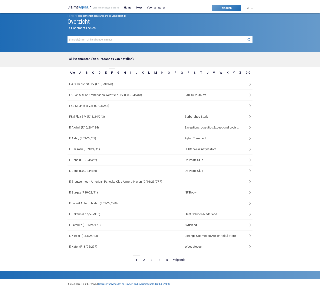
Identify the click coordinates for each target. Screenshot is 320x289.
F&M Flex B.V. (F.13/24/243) (87, 116)
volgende (179, 260)
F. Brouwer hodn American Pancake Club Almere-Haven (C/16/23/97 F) (115, 181)
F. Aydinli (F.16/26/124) (84, 127)
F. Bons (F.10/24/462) (83, 160)
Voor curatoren (156, 7)
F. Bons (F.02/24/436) (83, 170)
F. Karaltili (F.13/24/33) (83, 236)
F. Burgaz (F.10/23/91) (83, 192)
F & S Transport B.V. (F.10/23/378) (91, 84)
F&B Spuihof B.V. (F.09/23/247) (89, 106)
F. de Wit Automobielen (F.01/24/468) (93, 203)
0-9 (248, 72)
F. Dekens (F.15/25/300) (84, 214)
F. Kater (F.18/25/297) (83, 246)
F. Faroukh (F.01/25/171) (85, 225)
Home (127, 7)
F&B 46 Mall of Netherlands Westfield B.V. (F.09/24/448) (105, 95)
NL (248, 8)
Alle (72, 72)
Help (139, 7)
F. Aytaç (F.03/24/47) (82, 138)
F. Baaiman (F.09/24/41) (84, 149)
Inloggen (226, 8)
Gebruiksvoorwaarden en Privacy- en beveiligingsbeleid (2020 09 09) (134, 284)
